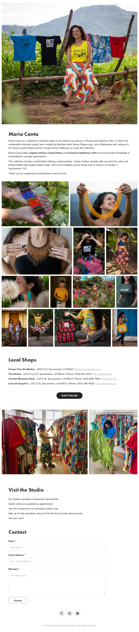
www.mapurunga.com (85, 625)
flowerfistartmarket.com (88, 369)
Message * (13, 569)
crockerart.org (109, 378)
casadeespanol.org (106, 383)
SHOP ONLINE (69, 395)
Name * (12, 541)
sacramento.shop (102, 374)
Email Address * (16, 555)
